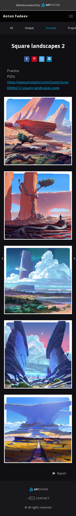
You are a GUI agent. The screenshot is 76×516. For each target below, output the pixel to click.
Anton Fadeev (15, 16)
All (11, 28)
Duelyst (29, 28)
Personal (51, 28)
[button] (59, 473)
